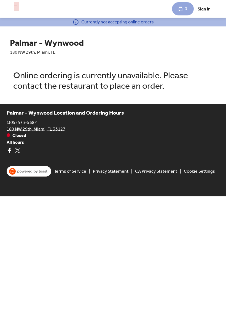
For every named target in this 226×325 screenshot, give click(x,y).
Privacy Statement (110, 171)
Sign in (204, 9)
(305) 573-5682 (22, 122)
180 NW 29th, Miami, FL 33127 (36, 128)
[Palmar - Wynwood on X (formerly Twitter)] (17, 151)
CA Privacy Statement (156, 171)
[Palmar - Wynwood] (16, 6)
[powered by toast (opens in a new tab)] (29, 171)
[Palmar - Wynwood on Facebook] (10, 151)
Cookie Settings (199, 171)
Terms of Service (70, 171)
